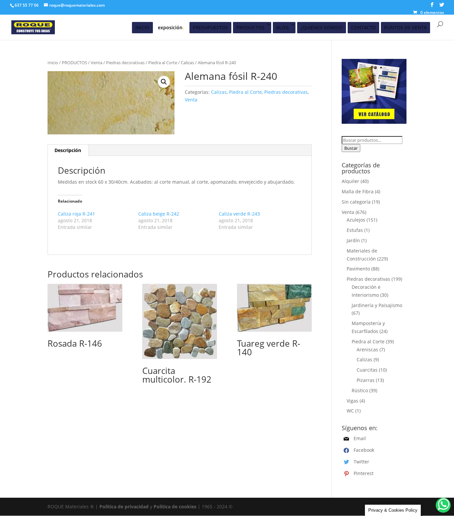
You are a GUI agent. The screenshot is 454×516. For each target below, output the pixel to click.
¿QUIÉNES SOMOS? (321, 27)
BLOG (282, 27)
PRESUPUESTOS (210, 27)
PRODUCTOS (250, 27)
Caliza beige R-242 (158, 214)
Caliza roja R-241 (76, 214)
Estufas (355, 230)
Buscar (351, 148)
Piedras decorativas (125, 63)
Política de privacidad (124, 506)
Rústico (360, 390)
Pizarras (366, 380)
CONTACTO (363, 27)
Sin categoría (356, 202)
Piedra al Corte (162, 63)
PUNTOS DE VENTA (405, 27)
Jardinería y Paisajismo (377, 305)
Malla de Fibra (358, 191)
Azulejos (356, 220)
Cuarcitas (367, 370)
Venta (96, 63)
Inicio (53, 63)
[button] (164, 82)
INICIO (142, 27)
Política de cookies (175, 506)
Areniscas (367, 349)
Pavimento (358, 268)
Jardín (353, 240)
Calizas (187, 63)
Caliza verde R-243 (239, 214)
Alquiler (350, 181)
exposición (171, 26)
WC (350, 411)
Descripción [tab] (68, 150)
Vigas (352, 401)
